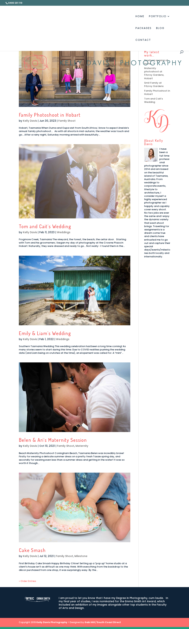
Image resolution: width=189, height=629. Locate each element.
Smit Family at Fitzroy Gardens (154, 84)
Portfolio (157, 16)
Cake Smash (32, 550)
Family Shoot (66, 121)
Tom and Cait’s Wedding (45, 226)
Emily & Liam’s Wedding (45, 333)
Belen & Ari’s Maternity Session (53, 440)
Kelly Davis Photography (51, 622)
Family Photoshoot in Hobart (50, 115)
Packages (143, 28)
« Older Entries (27, 581)
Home (139, 16)
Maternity (81, 446)
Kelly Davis (30, 121)
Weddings (63, 232)
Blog (160, 28)
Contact (143, 40)
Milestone (80, 556)
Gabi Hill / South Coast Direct (103, 622)
